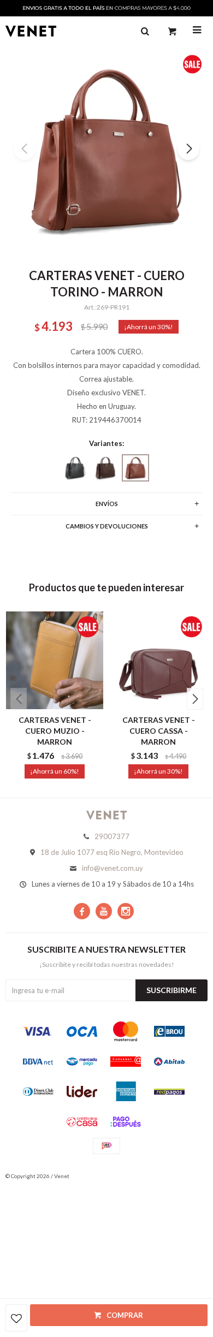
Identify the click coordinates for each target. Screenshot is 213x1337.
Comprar (124, 1315)
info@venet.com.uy (112, 868)
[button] (188, 149)
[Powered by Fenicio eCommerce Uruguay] (191, 1176)
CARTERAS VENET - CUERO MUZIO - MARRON (55, 730)
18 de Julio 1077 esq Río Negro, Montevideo (112, 852)
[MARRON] (105, 468)
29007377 (111, 836)
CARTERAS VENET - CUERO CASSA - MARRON (158, 730)
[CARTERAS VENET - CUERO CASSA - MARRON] (158, 660)
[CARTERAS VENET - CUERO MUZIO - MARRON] (54, 660)
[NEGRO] (75, 468)
